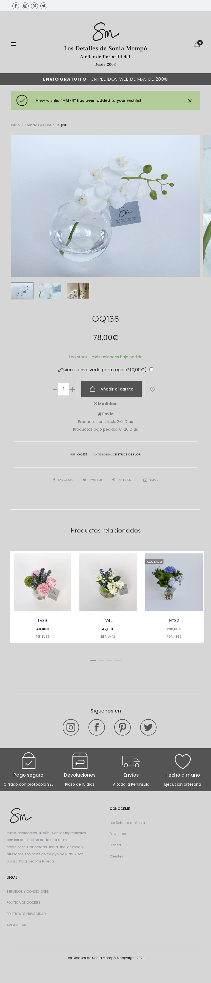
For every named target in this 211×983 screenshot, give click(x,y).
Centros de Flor (38, 125)
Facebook (65, 480)
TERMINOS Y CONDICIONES (28, 891)
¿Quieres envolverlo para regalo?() (102, 370)
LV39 (42, 620)
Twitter (96, 480)
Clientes (116, 856)
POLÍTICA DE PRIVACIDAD (26, 913)
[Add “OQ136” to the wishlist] (153, 389)
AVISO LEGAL (17, 925)
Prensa (115, 845)
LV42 (108, 620)
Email (154, 480)
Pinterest (126, 480)
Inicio (15, 125)
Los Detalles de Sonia (127, 822)
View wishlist (48, 100)
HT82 (174, 620)
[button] (93, 659)
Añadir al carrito (116, 389)
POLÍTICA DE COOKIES (24, 902)
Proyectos (118, 833)
